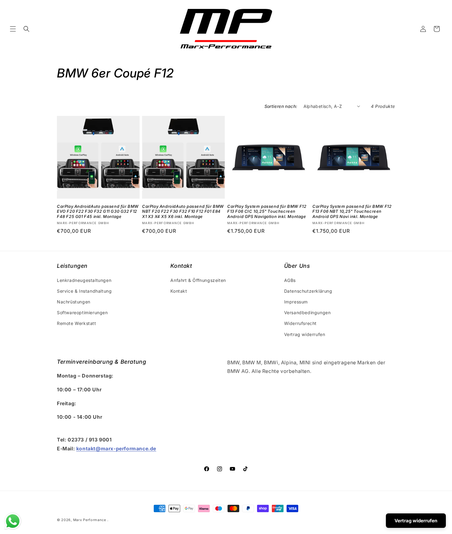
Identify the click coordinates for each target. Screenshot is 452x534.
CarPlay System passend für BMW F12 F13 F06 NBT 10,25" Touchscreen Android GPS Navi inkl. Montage (351, 211)
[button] (13, 29)
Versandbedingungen (307, 312)
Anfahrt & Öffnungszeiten (198, 280)
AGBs (290, 280)
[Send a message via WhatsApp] (12, 521)
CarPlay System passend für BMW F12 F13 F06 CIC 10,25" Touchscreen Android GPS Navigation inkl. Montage (266, 211)
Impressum (296, 301)
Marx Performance (89, 520)
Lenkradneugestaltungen (84, 280)
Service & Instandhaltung (84, 291)
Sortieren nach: (280, 106)
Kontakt (178, 291)
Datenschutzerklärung (308, 291)
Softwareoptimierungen (82, 312)
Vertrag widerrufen (304, 334)
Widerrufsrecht (300, 323)
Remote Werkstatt (76, 323)
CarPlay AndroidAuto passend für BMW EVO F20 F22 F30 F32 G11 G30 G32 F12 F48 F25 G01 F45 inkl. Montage (98, 211)
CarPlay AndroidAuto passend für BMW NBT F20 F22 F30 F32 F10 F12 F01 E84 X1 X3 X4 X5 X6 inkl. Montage (183, 211)
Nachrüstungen (73, 301)
